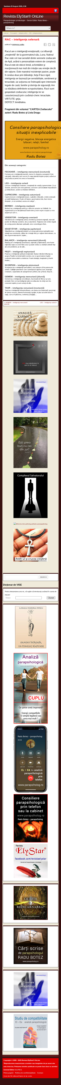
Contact (40, 1073)
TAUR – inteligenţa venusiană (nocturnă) (24, 288)
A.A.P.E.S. (18, 1070)
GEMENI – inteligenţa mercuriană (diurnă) (25, 277)
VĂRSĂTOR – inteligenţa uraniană (21, 217)
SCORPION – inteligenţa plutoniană (22, 265)
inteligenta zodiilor (23, 33)
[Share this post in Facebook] (46, 45)
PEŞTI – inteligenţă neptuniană (20, 252)
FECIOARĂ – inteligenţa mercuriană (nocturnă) (27, 172)
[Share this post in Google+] (54, 45)
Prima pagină (13, 33)
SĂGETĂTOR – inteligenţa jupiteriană (23, 229)
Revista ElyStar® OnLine (23, 16)
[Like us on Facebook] (55, 11)
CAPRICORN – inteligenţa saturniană (22, 195)
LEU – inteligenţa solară (16, 183)
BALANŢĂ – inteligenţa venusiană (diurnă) (25, 240)
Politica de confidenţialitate (25, 1073)
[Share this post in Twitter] (50, 45)
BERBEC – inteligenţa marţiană (20, 206)
